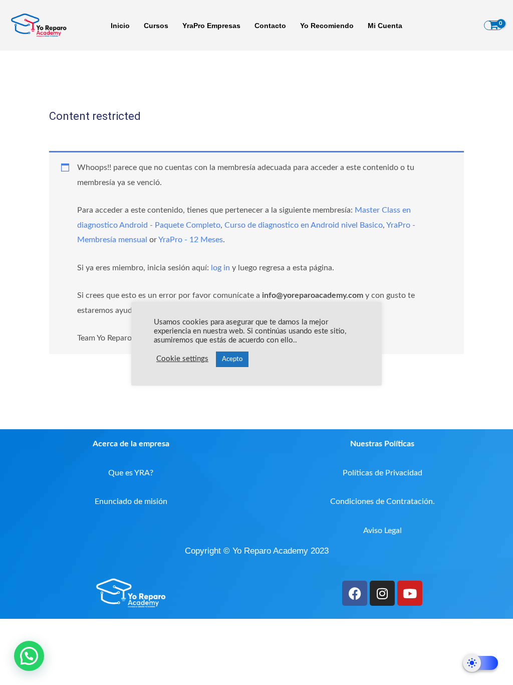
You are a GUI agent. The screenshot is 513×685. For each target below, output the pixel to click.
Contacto (270, 26)
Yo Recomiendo (327, 26)
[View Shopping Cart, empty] (493, 26)
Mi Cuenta (385, 26)
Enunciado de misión (131, 501)
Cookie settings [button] (182, 359)
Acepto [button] (232, 359)
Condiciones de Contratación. (382, 501)
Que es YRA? (130, 473)
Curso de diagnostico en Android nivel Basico (303, 225)
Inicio (120, 26)
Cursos (156, 26)
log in (220, 268)
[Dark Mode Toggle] (480, 663)
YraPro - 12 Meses (190, 240)
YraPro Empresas (211, 26)
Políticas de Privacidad (382, 473)
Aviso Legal (382, 531)
